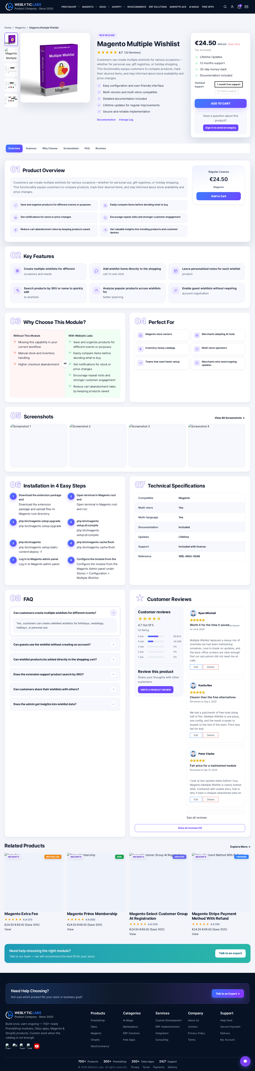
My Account (227, 1039)
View (7, 929)
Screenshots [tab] (71, 148)
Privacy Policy (196, 1033)
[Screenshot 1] (38, 445)
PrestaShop (98, 1020)
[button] (225, 7)
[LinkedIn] (29, 1046)
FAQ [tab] (87, 148)
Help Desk (226, 1020)
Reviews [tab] (101, 148)
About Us (193, 1020)
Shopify (95, 1039)
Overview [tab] (14, 148)
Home (7, 27)
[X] (15, 1046)
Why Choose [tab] (49, 148)
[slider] (149, 619)
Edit (196, 666)
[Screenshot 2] (98, 445)
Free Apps (129, 1039)
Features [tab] (31, 148)
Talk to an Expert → (228, 993)
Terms (191, 1039)
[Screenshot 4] (216, 445)
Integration (162, 1033)
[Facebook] (8, 1046)
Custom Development (169, 1020)
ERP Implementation (168, 1026)
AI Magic (128, 1020)
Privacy (135, 1067)
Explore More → (240, 846)
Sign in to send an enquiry (220, 127)
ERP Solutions (131, 1033)
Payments (158, 1067)
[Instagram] (22, 1046)
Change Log (126, 119)
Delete (210, 666)
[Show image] (11, 39)
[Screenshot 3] (157, 445)
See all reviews (197, 817)
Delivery (225, 1033)
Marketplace (130, 1026)
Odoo (94, 1026)
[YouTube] (37, 1046)
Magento (20, 27)
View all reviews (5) (190, 827)
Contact (193, 1026)
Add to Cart (218, 196)
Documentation (106, 119)
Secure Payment (230, 1026)
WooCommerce (100, 1046)
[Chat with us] (245, 1061)
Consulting (162, 1039)
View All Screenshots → (230, 417)
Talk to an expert (230, 953)
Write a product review (156, 689)
